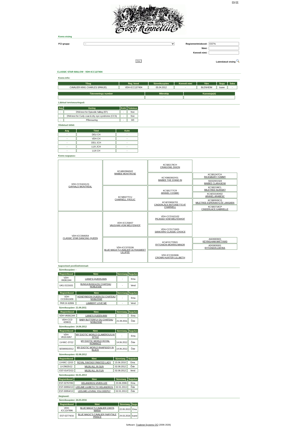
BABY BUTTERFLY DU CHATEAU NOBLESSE (96, 320)
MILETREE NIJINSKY (215, 190)
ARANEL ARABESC (215, 196)
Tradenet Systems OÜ (147, 425)
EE (237, 2)
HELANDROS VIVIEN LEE (94, 383)
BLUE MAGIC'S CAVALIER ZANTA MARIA (97, 409)
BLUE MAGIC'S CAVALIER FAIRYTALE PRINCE (97, 415)
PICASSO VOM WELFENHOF (170, 219)
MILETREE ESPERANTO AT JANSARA (215, 202)
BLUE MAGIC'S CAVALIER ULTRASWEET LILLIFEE (125, 251)
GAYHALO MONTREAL (80, 186)
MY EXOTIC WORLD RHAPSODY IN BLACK (95, 348)
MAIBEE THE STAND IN (170, 180)
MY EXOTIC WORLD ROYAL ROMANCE (95, 342)
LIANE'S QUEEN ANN (96, 279)
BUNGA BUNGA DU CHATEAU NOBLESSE (95, 285)
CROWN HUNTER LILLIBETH (170, 257)
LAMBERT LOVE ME (96, 303)
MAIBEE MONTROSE (125, 173)
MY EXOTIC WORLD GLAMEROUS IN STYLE (95, 335)
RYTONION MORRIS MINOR (170, 244)
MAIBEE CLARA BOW (215, 183)
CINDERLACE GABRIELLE (214, 209)
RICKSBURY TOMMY (215, 177)
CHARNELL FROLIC (125, 199)
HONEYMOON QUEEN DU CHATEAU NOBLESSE (96, 297)
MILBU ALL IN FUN (94, 370)
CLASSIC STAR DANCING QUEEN (80, 238)
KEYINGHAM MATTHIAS (215, 241)
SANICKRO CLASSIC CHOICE (170, 232)
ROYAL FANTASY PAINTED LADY (94, 362)
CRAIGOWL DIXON (170, 167)
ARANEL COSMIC (170, 193)
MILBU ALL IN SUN (94, 366)
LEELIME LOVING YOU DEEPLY (94, 391)
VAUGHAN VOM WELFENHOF (125, 225)
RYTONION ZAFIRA (215, 248)
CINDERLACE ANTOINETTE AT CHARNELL (170, 206)
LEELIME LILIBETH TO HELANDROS (94, 387)
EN (233, 2)
